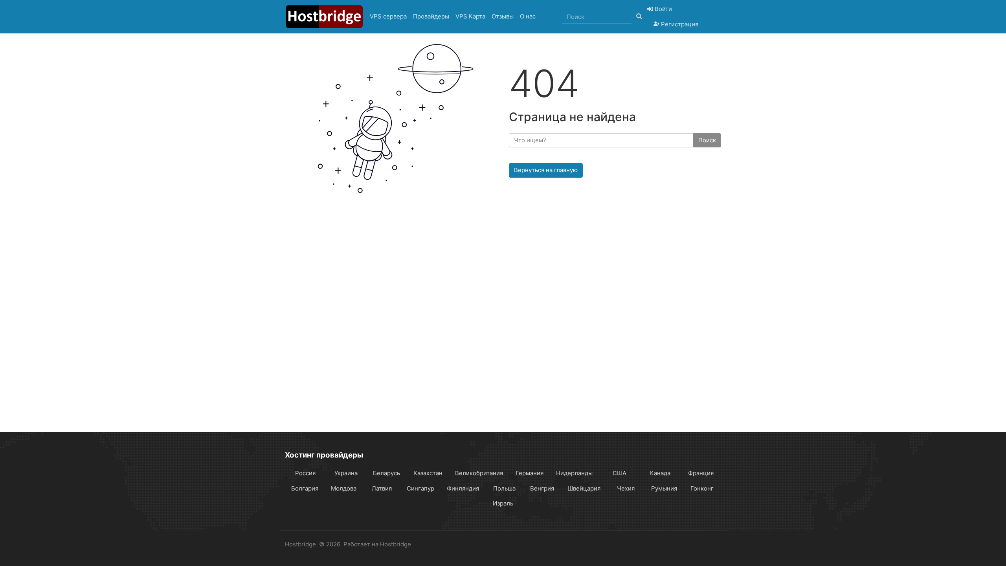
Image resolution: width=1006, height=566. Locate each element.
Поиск (707, 140)
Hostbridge (300, 544)
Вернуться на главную (546, 170)
